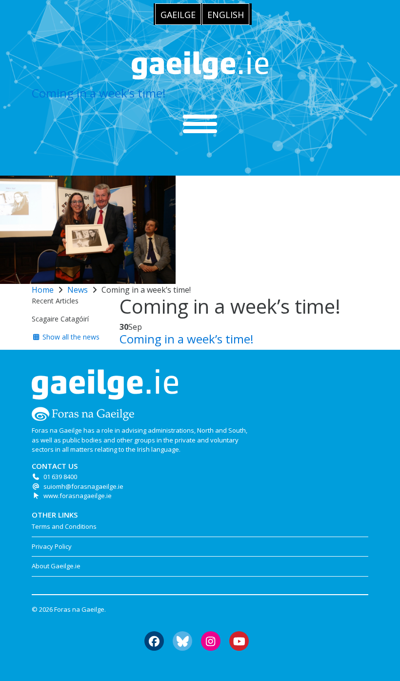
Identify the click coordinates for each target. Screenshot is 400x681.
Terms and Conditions (64, 526)
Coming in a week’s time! (99, 93)
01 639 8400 (60, 476)
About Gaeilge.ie (56, 565)
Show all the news (70, 336)
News (77, 289)
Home (43, 289)
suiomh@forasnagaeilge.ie (83, 486)
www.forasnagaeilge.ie (77, 495)
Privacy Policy (52, 546)
